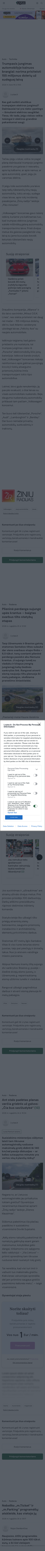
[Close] (40, 725)
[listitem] (22, 769)
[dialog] (22, 775)
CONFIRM (14, 817)
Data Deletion (8, 826)
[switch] (35, 775)
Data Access (22, 826)
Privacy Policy (36, 826)
